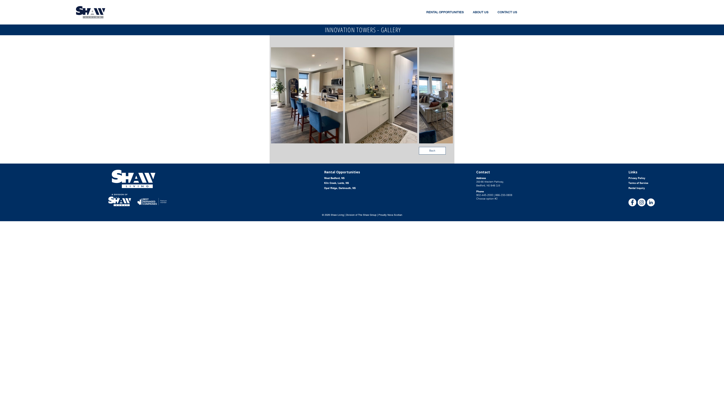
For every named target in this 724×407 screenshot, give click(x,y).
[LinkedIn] (651, 202)
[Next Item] (446, 95)
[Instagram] (642, 202)
